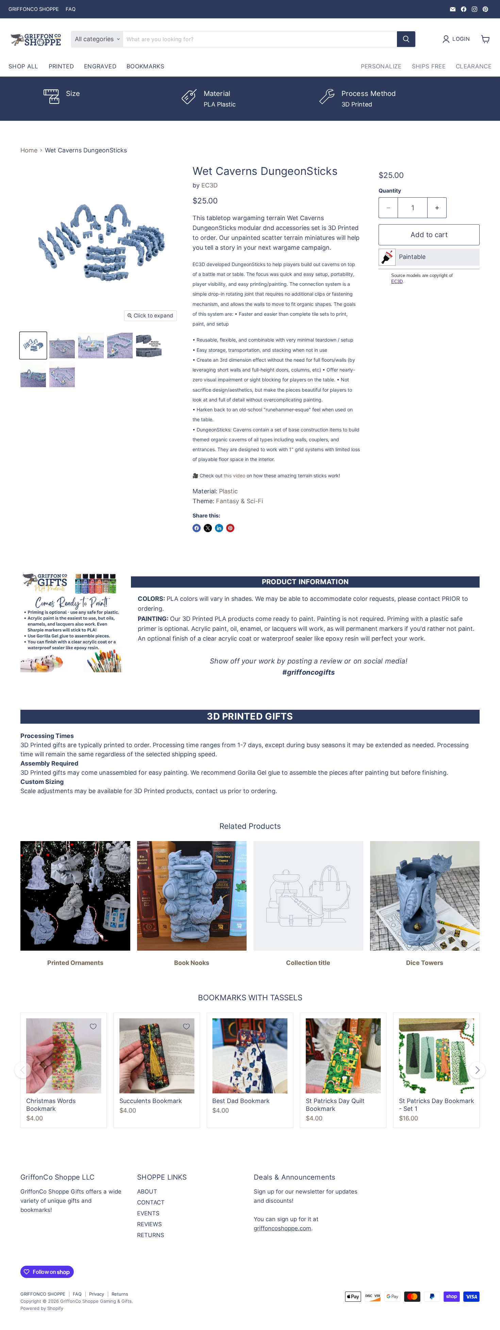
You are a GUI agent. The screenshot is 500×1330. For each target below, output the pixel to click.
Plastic (228, 491)
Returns (120, 1294)
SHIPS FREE (429, 66)
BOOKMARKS (145, 66)
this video (234, 475)
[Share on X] (208, 528)
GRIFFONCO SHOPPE (34, 9)
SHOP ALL (23, 66)
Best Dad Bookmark (241, 1100)
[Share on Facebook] (197, 528)
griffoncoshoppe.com (282, 1228)
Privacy (96, 1294)
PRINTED (61, 66)
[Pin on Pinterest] (230, 528)
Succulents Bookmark (150, 1100)
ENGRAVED (100, 66)
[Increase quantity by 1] (437, 207)
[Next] (477, 1070)
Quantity (390, 191)
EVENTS (148, 1213)
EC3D (209, 185)
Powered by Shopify (41, 1308)
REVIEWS (149, 1224)
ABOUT (147, 1191)
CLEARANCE (473, 66)
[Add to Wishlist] (93, 1026)
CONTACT (151, 1202)
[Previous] (23, 1070)
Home (28, 150)
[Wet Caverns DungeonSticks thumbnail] (33, 345)
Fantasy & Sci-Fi (239, 501)
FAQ (71, 9)
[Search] (406, 39)
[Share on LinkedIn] (219, 528)
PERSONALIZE (381, 66)
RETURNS (150, 1235)
